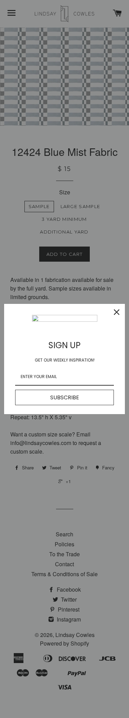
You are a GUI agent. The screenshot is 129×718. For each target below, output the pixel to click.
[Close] (116, 312)
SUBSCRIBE (64, 397)
